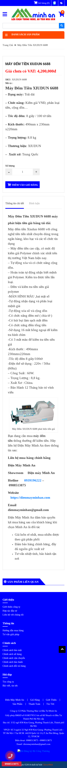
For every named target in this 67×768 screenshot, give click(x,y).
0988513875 (32, 740)
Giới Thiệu (51, 700)
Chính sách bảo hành (13, 662)
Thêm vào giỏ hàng (24, 185)
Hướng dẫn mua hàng (13, 630)
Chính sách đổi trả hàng (14, 666)
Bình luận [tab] (34, 203)
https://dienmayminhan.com (30, 497)
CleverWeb (48, 764)
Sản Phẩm (17, 704)
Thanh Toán (34, 704)
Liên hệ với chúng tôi (13, 614)
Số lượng (10, 165)
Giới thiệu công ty (11, 607)
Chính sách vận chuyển (14, 658)
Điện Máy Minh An (14, 700)
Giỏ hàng (43, 3)
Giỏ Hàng (35, 700)
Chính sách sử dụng (12, 654)
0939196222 (32, 480)
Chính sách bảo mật (12, 650)
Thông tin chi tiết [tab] (14, 203)
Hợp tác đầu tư (10, 610)
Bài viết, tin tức (10, 685)
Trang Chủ (8, 45)
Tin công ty (8, 681)
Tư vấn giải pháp (11, 634)
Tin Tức (50, 704)
